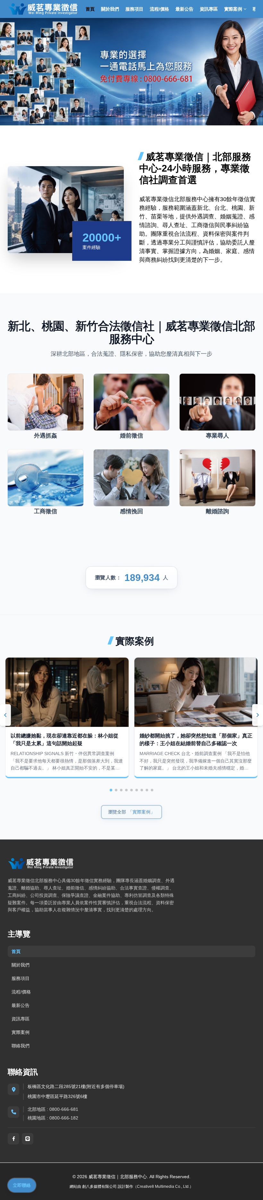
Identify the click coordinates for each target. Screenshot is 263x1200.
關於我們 (110, 9)
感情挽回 (131, 511)
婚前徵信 (131, 435)
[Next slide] (257, 715)
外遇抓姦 (45, 435)
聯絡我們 (21, 1045)
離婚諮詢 (217, 511)
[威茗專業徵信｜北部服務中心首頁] (43, 9)
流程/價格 (159, 9)
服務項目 (134, 9)
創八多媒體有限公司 (99, 1186)
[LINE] (27, 1139)
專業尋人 (217, 435)
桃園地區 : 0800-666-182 (53, 1117)
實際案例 (21, 1032)
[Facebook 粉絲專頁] (13, 1139)
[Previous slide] (5, 715)
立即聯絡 (22, 1185)
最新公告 (184, 9)
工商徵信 (45, 511)
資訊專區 (209, 9)
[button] (111, 790)
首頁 (90, 9)
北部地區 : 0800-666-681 (53, 1109)
